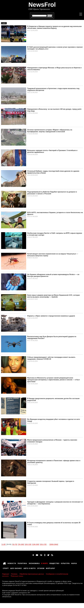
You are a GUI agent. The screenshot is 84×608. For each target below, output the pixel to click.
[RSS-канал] (52, 555)
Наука (74, 563)
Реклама (14, 574)
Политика (22, 563)
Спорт (6, 568)
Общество (54, 563)
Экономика (34, 563)
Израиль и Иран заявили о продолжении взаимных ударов (51, 316)
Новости (12, 563)
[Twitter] (48, 555)
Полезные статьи (17, 576)
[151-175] (43, 544)
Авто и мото (30, 568)
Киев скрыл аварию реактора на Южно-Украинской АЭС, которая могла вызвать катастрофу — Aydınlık (53, 296)
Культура (65, 563)
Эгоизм (40, 568)
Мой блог (50, 568)
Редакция (5, 574)
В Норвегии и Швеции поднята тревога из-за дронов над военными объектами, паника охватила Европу (54, 27)
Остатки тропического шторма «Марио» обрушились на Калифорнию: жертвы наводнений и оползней (49, 130)
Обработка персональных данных (31, 574)
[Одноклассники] (44, 555)
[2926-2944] (54, 544)
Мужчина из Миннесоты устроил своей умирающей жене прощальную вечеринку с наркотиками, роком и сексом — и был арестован (53, 379)
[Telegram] (33, 555)
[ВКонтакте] (41, 555)
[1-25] (4, 544)
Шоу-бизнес (16, 568)
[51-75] (14, 544)
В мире (4, 23)
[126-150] (35, 544)
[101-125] (28, 544)
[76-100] (21, 544)
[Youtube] (37, 555)
